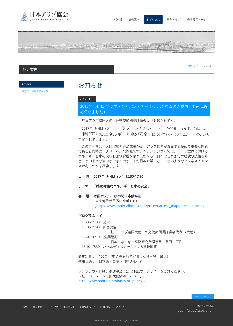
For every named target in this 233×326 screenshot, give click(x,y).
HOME (118, 19)
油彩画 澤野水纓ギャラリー (37, 91)
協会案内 (134, 19)
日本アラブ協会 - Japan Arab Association (44, 16)
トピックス (153, 19)
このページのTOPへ (202, 296)
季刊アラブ (173, 19)
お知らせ (26, 84)
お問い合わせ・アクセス (112, 306)
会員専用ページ (196, 19)
